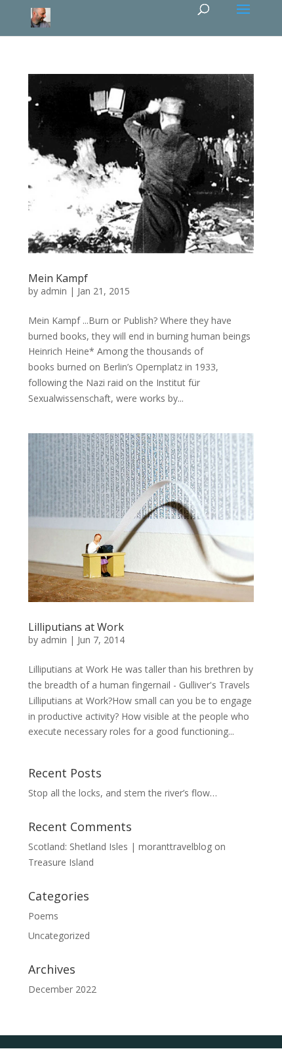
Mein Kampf (58, 278)
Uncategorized (59, 935)
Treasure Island (61, 862)
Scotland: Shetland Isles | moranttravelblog (120, 846)
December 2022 (62, 989)
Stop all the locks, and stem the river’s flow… (122, 793)
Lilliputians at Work (76, 627)
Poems (43, 916)
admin (54, 291)
